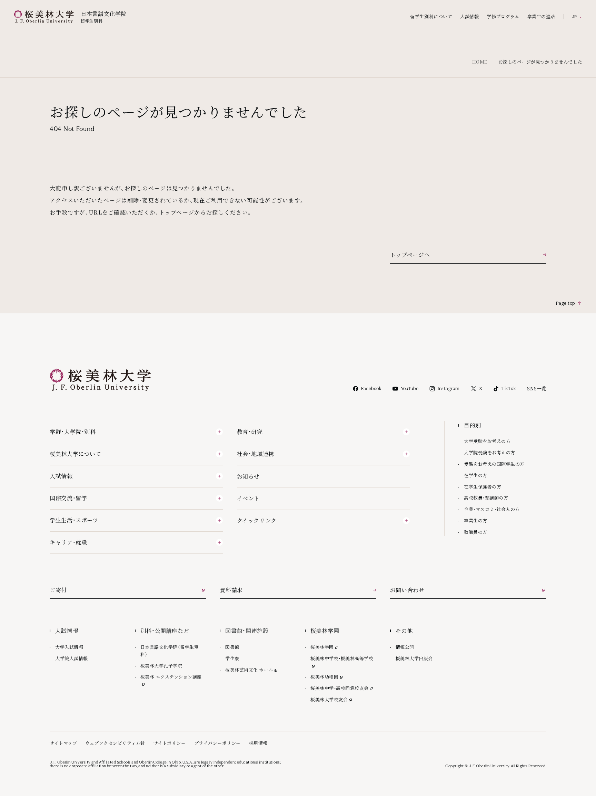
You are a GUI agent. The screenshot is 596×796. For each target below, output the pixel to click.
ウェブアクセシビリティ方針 (115, 743)
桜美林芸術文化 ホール (252, 669)
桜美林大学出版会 (414, 658)
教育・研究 (250, 432)
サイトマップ (63, 743)
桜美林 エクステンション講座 (173, 676)
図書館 (232, 647)
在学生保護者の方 (482, 486)
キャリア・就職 (68, 542)
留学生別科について (431, 17)
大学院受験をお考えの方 (489, 452)
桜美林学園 (324, 647)
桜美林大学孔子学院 (161, 665)
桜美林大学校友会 (331, 699)
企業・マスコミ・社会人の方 (492, 509)
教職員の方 (475, 532)
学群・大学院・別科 (73, 432)
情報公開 (405, 647)
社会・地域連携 (255, 454)
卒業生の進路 (541, 17)
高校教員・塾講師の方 (486, 497)
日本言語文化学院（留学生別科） (169, 650)
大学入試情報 (69, 647)
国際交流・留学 (68, 498)
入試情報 (469, 17)
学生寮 (232, 658)
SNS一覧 (536, 388)
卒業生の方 (475, 520)
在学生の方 (475, 475)
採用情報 (258, 743)
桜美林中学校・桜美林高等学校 (343, 658)
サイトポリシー (169, 743)
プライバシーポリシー (217, 743)
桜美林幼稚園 (327, 676)
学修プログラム (503, 17)
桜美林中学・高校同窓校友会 (342, 688)
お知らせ (248, 476)
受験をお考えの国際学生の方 (494, 464)
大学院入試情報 (71, 658)
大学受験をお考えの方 (487, 441)
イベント (248, 498)
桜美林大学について (75, 454)
